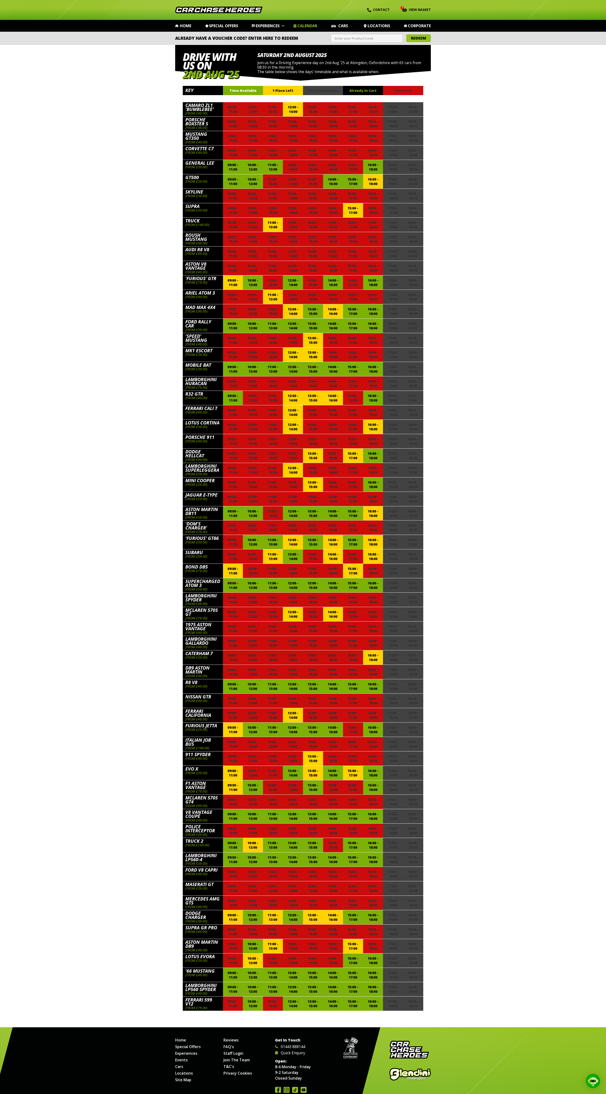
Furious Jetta (201, 725)
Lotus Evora (200, 956)
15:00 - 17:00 (353, 181)
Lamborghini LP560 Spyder (201, 987)
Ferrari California (198, 713)
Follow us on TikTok (295, 1090)
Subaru (194, 552)
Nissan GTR (198, 696)
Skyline (194, 192)
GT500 (192, 177)
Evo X (191, 769)
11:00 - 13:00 (272, 167)
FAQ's (228, 1046)
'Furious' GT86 (202, 538)
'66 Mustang (200, 971)
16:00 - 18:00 (373, 167)
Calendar (307, 25)
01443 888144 (293, 1047)
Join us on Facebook (278, 1090)
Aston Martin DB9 (201, 944)
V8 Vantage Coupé (198, 814)
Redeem (418, 38)
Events (181, 1060)
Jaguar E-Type (201, 495)
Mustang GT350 (196, 136)
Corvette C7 (199, 148)
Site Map (183, 1079)
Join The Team (236, 1060)
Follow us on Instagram (287, 1090)
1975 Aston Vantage (198, 626)
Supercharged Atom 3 (202, 583)
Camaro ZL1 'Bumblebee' (199, 107)
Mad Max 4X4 (200, 307)
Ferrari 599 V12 (198, 1002)
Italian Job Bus (198, 742)
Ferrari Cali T (201, 408)
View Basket (416, 9)
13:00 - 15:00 (312, 311)
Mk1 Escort (198, 350)
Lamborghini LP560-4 (201, 857)
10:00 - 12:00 (252, 167)
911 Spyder (198, 754)
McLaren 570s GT (201, 612)
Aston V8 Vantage (195, 266)
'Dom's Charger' (196, 526)
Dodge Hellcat (194, 453)
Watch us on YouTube (304, 1090)
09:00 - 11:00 (232, 167)
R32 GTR (194, 394)
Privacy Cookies (237, 1073)
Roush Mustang (196, 237)
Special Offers (223, 25)
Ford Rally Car (198, 323)
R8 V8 (191, 682)
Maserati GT (199, 884)
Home (185, 25)
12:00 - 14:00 (293, 109)
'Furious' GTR (200, 278)
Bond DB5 (196, 567)
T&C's (228, 1066)
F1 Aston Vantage (195, 785)
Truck (192, 220)
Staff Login (233, 1053)
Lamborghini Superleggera (202, 468)
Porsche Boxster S (196, 121)
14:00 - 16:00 (333, 181)
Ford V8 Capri (201, 870)
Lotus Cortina (202, 422)
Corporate (419, 25)
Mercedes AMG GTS (202, 900)
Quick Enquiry (293, 1053)
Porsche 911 (199, 437)
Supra (192, 206)
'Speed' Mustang (196, 338)
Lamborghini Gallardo (201, 641)
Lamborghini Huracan (201, 381)
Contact (381, 9)
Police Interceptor (200, 828)
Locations (379, 25)
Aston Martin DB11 (201, 511)
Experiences (268, 25)
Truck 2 (194, 841)
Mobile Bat (198, 365)
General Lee (199, 163)
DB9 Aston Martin (197, 670)
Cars (343, 25)
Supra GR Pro (201, 927)
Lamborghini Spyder (201, 597)
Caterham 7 (199, 653)
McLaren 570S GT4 (201, 799)
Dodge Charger (195, 915)
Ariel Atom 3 (200, 293)
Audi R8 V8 (197, 249)
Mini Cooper (200, 480)
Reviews (231, 1040)
